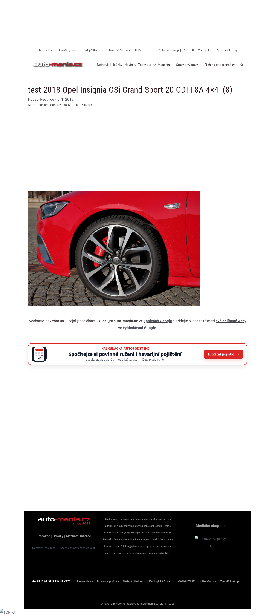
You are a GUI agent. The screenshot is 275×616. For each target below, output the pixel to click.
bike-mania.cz (84, 581)
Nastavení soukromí (44, 548)
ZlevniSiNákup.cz (231, 581)
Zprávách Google (158, 321)
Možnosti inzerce (78, 536)
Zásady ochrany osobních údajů (77, 548)
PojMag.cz (209, 581)
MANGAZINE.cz (188, 581)
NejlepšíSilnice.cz (134, 581)
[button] (153, 65)
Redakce (44, 536)
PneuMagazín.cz (108, 581)
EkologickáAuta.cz (161, 581)
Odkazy (58, 536)
